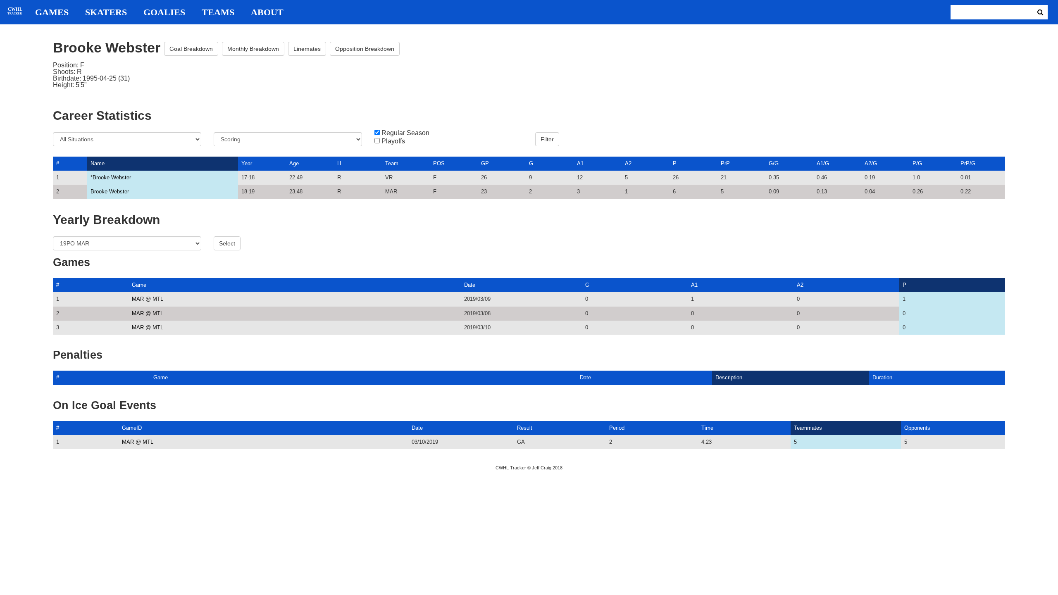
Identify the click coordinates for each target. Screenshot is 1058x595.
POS (439, 163)
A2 (628, 163)
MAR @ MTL (147, 299)
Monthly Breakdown (253, 48)
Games (52, 12)
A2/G (871, 163)
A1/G (823, 163)
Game (139, 285)
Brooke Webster (112, 177)
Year (246, 163)
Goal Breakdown (191, 48)
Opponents (917, 428)
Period (616, 428)
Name (98, 163)
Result (524, 428)
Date (469, 285)
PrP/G (967, 163)
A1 (580, 163)
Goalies (164, 12)
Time (707, 428)
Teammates (808, 428)
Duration (882, 377)
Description (728, 377)
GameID (132, 428)
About (267, 12)
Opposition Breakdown (364, 48)
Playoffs (393, 141)
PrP (725, 163)
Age (294, 163)
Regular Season (405, 133)
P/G (917, 163)
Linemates (307, 48)
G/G (774, 163)
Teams (218, 12)
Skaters (106, 12)
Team (391, 163)
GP (485, 163)
